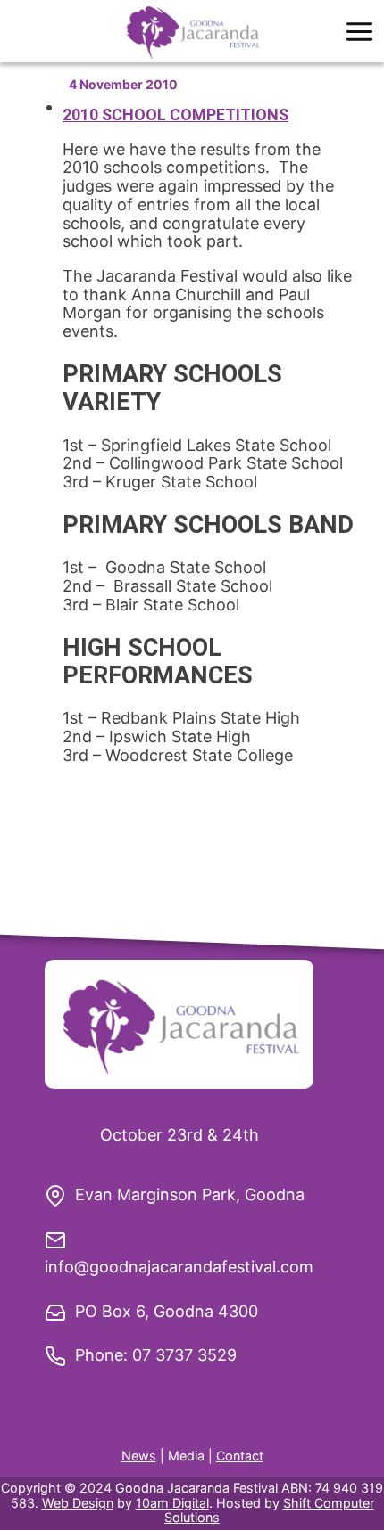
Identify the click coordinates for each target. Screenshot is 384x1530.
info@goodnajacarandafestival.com (179, 1266)
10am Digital (172, 1502)
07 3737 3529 (184, 1355)
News (138, 1455)
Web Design (77, 1502)
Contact (239, 1455)
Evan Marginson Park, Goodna (190, 1194)
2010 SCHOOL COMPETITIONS (175, 114)
